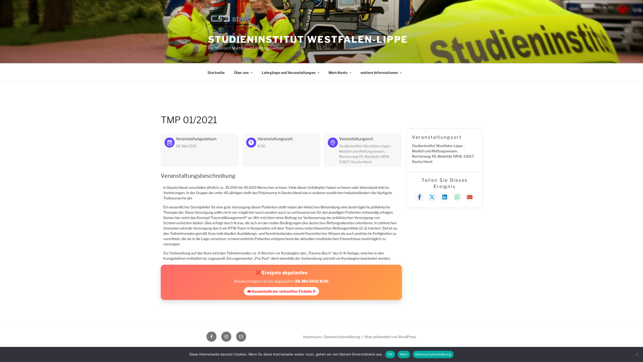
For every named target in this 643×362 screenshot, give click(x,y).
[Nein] (636, 354)
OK (390, 354)
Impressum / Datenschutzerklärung (331, 337)
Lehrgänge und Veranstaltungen (288, 72)
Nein (404, 354)
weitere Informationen (379, 72)
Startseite (216, 72)
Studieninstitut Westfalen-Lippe (308, 39)
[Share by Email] (470, 197)
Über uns (241, 72)
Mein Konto (338, 72)
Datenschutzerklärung (433, 354)
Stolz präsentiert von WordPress (390, 337)
